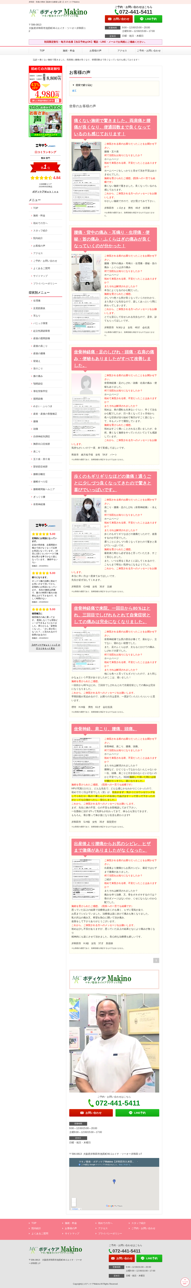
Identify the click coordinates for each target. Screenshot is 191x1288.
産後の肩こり (40, 346)
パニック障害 (40, 323)
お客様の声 (95, 50)
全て (74, 90)
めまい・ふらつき (42, 406)
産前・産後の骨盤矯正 (45, 414)
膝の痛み (38, 376)
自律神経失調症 (41, 436)
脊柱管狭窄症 (40, 391)
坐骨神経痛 (39, 504)
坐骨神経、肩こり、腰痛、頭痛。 (105, 729)
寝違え (36, 361)
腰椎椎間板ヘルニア (44, 489)
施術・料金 (69, 50)
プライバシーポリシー (45, 283)
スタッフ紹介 (40, 230)
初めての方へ (40, 223)
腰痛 (35, 421)
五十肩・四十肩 (41, 459)
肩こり (36, 451)
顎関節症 (38, 383)
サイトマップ (40, 276)
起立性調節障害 (41, 331)
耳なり (36, 315)
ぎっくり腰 (39, 497)
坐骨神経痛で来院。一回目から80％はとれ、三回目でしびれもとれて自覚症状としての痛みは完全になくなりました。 (112, 615)
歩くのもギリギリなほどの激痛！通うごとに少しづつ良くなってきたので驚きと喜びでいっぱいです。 (112, 483)
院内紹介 (38, 238)
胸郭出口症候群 (41, 444)
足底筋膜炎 (39, 308)
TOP (42, 50)
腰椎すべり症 (40, 481)
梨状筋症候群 (40, 466)
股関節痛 (38, 398)
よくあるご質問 (41, 268)
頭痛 (35, 429)
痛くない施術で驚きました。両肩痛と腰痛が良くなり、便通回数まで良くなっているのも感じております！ (112, 127)
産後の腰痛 (39, 353)
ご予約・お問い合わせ (149, 50)
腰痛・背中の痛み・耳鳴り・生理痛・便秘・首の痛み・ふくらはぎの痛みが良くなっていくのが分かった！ (112, 239)
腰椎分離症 (39, 474)
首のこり (38, 368)
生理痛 (36, 300)
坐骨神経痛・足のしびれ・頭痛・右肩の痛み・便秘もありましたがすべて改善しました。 (114, 359)
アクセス (122, 50)
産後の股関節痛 (41, 338)
